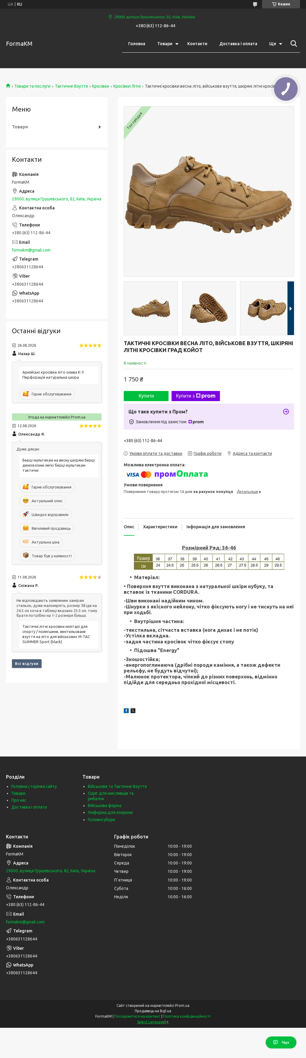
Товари (164, 43)
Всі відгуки (27, 663)
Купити (146, 395)
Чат (285, 1042)
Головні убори (101, 819)
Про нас (18, 800)
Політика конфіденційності (187, 1016)
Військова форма (104, 805)
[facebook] (126, 711)
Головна (136, 43)
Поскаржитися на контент (137, 1016)
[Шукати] (292, 43)
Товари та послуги (32, 86)
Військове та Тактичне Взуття (117, 786)
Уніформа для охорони (110, 812)
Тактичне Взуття (71, 86)
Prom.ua (182, 1005)
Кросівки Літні (127, 86)
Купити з (185, 395)
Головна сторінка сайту (34, 786)
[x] (133, 711)
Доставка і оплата (238, 43)
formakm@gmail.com (31, 250)
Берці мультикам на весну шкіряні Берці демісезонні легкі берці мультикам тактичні (58, 465)
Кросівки (100, 86)
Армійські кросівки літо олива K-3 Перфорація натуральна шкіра (53, 374)
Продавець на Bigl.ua (153, 1011)
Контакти (197, 43)
